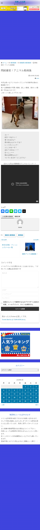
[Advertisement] (20, 37)
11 (3, 394)
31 (36, 401)
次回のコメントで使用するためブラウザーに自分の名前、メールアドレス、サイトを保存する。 (21, 303)
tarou (37, 78)
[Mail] (24, 211)
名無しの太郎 (20, 2)
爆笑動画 (20, 235)
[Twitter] (7, 211)
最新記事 (17, 216)
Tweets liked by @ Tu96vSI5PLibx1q (13, 319)
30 (30, 401)
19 (9, 397)
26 (9, 401)
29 (25, 401)
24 (36, 397)
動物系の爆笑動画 (10, 235)
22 (25, 397)
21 (20, 397)
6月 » (37, 405)
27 (14, 401)
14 (20, 394)
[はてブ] (15, 211)
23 (30, 397)
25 (3, 401)
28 (20, 401)
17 (36, 394)
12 (9, 394)
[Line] (11, 211)
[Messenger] (20, 211)
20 (14, 397)
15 (25, 394)
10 (36, 390)
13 (14, 394)
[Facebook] (2, 211)
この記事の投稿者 (7, 216)
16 (30, 394)
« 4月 (2, 405)
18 (3, 397)
